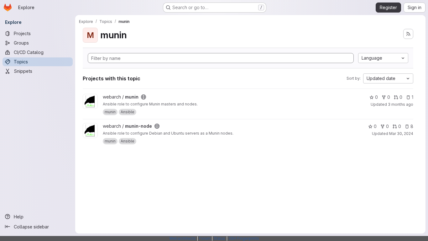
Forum (205, 238)
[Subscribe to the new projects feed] (408, 34)
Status (219, 238)
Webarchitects (182, 238)
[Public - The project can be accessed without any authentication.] (143, 96)
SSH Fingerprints (243, 238)
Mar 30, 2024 (401, 133)
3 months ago (400, 104)
